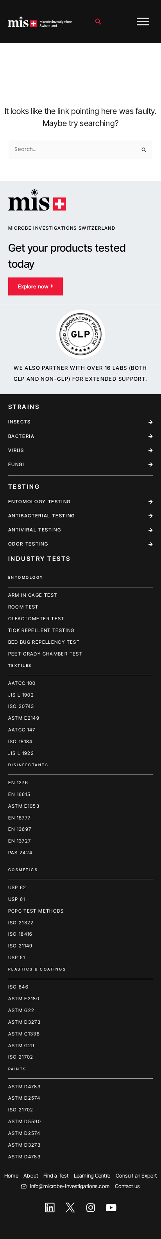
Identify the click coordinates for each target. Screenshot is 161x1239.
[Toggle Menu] (143, 21)
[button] (98, 22)
